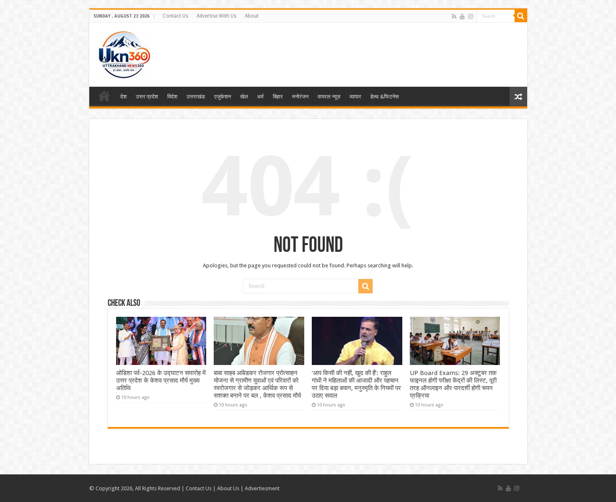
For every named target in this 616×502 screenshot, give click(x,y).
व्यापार (355, 96)
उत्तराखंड (195, 96)
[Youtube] (462, 16)
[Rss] (454, 16)
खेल (244, 96)
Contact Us (175, 16)
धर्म (260, 96)
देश (123, 96)
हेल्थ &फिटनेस (384, 96)
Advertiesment (262, 488)
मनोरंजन (300, 96)
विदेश (172, 96)
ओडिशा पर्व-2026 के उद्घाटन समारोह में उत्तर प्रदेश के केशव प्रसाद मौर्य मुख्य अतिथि (161, 380)
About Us (228, 488)
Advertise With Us (216, 16)
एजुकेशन (222, 96)
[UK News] (123, 53)
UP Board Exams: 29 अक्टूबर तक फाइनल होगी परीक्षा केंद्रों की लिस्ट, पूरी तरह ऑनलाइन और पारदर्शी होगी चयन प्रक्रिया (453, 384)
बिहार (278, 96)
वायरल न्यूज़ (329, 96)
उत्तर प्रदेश (147, 96)
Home (104, 95)
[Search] (521, 16)
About (252, 16)
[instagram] (470, 16)
